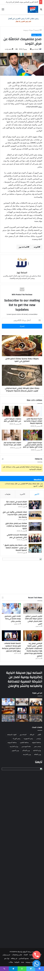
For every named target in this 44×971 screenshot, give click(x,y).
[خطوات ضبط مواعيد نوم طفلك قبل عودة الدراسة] (11, 435)
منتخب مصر (37, 746)
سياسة (31, 955)
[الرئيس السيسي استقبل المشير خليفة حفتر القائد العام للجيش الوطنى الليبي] (32, 608)
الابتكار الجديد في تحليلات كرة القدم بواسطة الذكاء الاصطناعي (15, 503)
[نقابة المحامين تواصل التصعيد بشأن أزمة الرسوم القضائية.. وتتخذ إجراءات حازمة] (35, 718)
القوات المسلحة (11, 735)
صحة (22, 962)
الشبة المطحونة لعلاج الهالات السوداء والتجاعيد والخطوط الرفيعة (33, 421)
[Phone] (36, 955)
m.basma (13, 952)
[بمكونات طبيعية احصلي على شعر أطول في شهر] (11, 411)
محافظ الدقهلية (36, 742)
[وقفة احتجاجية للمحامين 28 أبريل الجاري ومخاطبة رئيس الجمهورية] (8, 718)
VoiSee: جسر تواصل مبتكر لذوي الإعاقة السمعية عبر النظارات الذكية (16, 526)
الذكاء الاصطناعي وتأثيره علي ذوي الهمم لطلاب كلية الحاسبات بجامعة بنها (15, 515)
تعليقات (7, 494)
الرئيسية (37, 30)
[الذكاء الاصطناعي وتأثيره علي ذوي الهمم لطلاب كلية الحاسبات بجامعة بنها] (35, 515)
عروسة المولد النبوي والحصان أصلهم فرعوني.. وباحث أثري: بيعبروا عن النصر (32, 445)
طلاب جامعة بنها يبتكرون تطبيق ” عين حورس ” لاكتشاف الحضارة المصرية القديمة (15, 548)
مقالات (11, 962)
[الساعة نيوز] (33, 9)
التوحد (36, 247)
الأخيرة (22, 494)
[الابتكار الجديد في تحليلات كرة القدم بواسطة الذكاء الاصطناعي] (35, 504)
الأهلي (39, 735)
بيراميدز (38, 738)
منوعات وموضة (28, 30)
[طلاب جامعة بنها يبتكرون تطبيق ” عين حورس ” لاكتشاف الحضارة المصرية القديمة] (35, 548)
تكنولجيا (17, 962)
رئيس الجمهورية (28, 738)
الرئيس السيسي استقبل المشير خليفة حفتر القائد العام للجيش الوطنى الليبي (33, 620)
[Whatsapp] (36, 964)
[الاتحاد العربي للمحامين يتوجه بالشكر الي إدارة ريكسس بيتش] (11, 608)
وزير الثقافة (37, 754)
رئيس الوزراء (16, 738)
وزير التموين (15, 750)
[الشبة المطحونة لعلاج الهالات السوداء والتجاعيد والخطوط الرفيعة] (32, 411)
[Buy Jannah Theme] (22, 20)
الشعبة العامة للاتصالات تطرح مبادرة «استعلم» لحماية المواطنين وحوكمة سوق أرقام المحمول (11, 647)
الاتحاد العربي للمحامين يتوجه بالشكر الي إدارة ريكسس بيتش (13, 619)
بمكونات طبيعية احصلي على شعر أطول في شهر (12, 420)
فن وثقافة (14, 958)
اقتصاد (26, 955)
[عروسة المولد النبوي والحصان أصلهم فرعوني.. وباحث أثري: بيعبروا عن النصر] (32, 435)
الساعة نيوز (35, 49)
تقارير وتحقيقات (17, 955)
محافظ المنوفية (12, 742)
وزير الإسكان (26, 750)
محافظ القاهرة (24, 742)
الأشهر (36, 494)
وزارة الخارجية (14, 746)
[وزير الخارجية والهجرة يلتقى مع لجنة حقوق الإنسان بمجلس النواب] (8, 710)
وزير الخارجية (27, 754)
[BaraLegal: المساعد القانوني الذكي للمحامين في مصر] (35, 538)
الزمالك (32, 735)
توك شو (6, 958)
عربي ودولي (6, 955)
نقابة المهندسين (26, 746)
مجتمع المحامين (24, 958)
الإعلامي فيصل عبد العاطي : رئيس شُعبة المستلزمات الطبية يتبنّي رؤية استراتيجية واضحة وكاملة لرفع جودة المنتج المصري (33, 649)
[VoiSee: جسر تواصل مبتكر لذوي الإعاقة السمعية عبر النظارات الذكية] (35, 526)
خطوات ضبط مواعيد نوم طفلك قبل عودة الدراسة (12, 443)
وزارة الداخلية (37, 750)
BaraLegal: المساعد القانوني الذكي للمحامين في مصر (17, 536)
